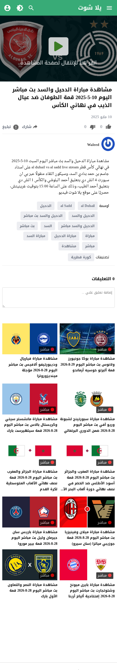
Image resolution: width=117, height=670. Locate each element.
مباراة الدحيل (65, 236)
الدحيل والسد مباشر (78, 226)
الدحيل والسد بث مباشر (43, 216)
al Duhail (88, 206)
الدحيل (45, 206)
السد (48, 226)
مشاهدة (69, 246)
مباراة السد (35, 236)
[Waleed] (108, 149)
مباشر (90, 246)
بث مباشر (27, 226)
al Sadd (66, 206)
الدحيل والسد (83, 216)
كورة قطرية (81, 257)
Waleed (93, 145)
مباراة (90, 236)
